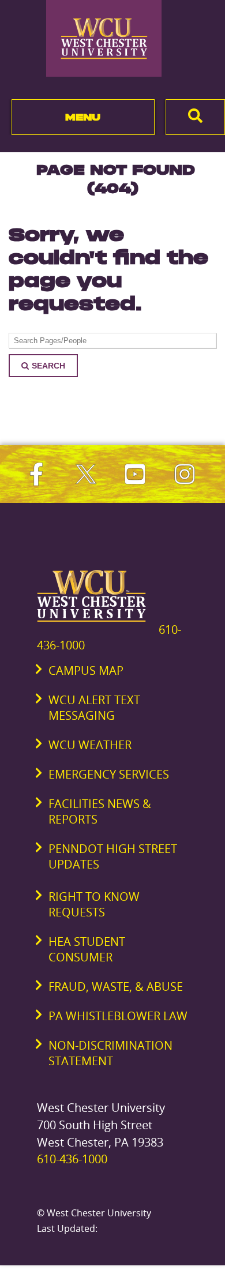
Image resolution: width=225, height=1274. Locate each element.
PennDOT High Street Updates (112, 856)
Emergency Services (108, 774)
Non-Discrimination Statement (110, 1053)
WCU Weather (90, 745)
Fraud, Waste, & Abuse (115, 986)
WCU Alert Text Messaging (94, 707)
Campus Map (85, 670)
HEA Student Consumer (86, 949)
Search (48, 365)
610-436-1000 (72, 1159)
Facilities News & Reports (99, 811)
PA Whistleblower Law (117, 1016)
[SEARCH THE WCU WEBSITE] (195, 117)
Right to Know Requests (94, 904)
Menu (82, 117)
